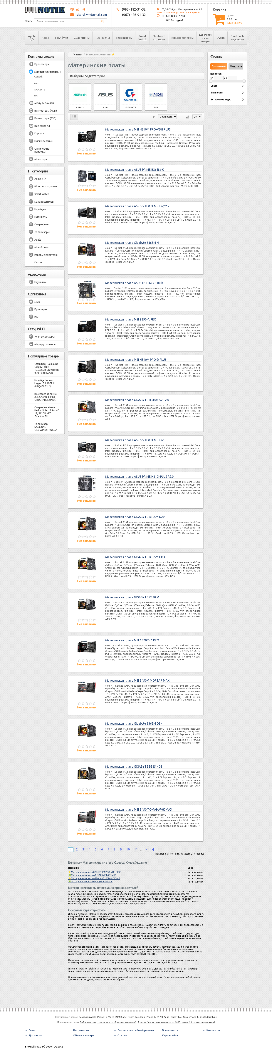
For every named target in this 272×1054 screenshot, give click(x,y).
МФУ (37, 301)
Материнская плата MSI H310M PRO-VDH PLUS (138, 129)
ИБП (36, 316)
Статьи (122, 1035)
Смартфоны (82, 37)
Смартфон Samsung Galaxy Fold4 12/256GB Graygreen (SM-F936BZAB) (46, 368)
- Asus (36, 83)
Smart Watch (142, 37)
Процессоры (41, 64)
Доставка (35, 1035)
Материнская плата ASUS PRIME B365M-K (134, 169)
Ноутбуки (61, 37)
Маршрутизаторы (45, 344)
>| (152, 849)
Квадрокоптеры (182, 37)
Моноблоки (41, 247)
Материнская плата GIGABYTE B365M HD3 (135, 557)
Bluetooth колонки (158, 37)
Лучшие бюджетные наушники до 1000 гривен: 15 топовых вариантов (176, 1022)
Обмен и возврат (84, 1035)
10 (128, 849)
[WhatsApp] (76, 9)
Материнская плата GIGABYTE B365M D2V (135, 516)
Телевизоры (124, 37)
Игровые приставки (46, 254)
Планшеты (102, 37)
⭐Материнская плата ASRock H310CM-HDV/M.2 (94, 878)
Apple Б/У (32, 37)
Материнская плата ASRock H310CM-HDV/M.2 (137, 206)
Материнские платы (46, 71)
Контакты (213, 1030)
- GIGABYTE (39, 89)
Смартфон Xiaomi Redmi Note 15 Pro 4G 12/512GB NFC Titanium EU (46, 412)
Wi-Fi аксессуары (44, 336)
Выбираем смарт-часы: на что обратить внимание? (108, 1022)
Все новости (170, 1030)
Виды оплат (81, 1030)
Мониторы (40, 159)
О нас (32, 1030)
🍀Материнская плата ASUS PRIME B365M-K (92, 875)
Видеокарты (42, 125)
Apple (45, 37)
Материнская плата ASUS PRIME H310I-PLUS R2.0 (139, 476)
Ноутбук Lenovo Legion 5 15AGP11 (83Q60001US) (45, 383)
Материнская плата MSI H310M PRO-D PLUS (136, 359)
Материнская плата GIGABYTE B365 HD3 (133, 766)
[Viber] (72, 9)
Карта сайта (170, 1035)
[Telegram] (82, 9)
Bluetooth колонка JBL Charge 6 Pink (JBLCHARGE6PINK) (45, 396)
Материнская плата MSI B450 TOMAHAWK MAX (138, 809)
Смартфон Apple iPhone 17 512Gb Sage (148, 1017)
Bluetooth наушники (237, 37)
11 (136, 849)
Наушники (40, 282)
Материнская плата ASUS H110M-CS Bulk (134, 283)
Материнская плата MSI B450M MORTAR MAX (137, 680)
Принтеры (40, 309)
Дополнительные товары (205, 38)
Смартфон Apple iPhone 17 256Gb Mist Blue (194, 1017)
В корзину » (234, 23)
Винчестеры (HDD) (45, 110)
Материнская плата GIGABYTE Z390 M (132, 597)
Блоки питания (43, 141)
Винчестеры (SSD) (45, 118)
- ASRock (38, 76)
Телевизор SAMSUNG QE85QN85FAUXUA (45, 426)
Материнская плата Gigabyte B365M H (132, 242)
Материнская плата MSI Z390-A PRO (130, 319)
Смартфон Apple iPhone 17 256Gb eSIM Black (102, 1017)
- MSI (35, 96)
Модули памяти (44, 103)
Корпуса (39, 133)
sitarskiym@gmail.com (91, 14)
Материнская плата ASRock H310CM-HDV (134, 440)
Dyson (221, 37)
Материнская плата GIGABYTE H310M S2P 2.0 (137, 400)
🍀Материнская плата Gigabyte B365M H (90, 881)
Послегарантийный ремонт (135, 1030)
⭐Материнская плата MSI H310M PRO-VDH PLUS (94, 872)
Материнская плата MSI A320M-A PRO (132, 640)
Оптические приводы (41, 150)
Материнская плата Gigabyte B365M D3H (133, 723)
